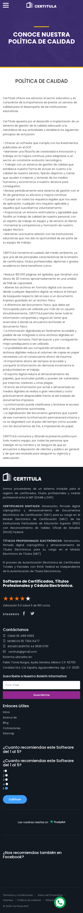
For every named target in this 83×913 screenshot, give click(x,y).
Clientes (8, 900)
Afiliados (50, 900)
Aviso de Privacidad (50, 895)
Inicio (6, 712)
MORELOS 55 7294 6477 (24, 641)
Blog (5, 723)
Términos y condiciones (18, 895)
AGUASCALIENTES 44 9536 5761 (28, 646)
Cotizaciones (11, 728)
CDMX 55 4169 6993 (21, 636)
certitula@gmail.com (22, 652)
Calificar (15, 799)
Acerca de (10, 717)
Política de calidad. (29, 900)
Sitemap (8, 733)
